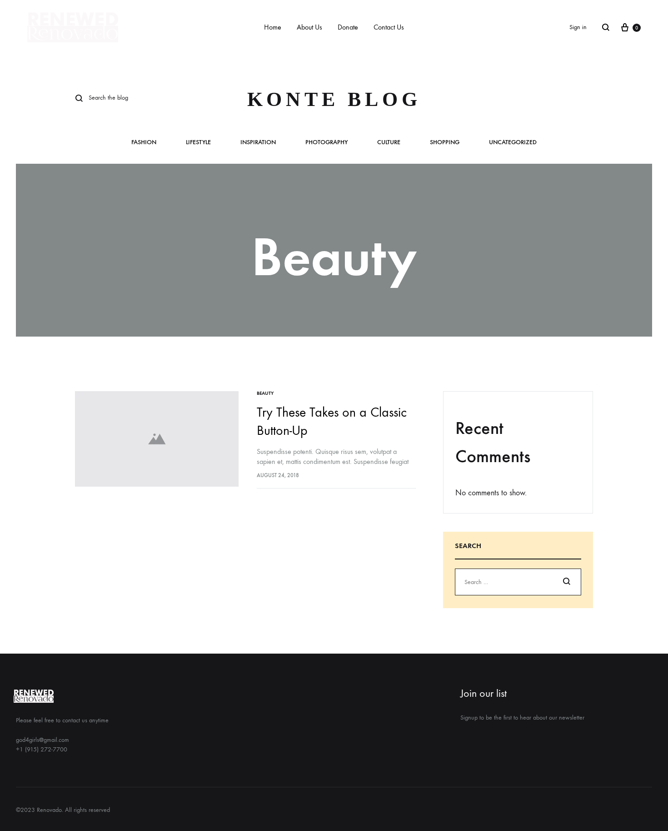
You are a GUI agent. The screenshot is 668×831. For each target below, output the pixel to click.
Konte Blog (334, 99)
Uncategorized (513, 142)
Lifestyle (198, 142)
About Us (309, 27)
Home (272, 27)
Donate (348, 27)
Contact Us (389, 27)
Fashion (143, 142)
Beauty (265, 393)
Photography (326, 142)
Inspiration (258, 142)
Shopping (444, 142)
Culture (388, 142)
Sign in (578, 27)
